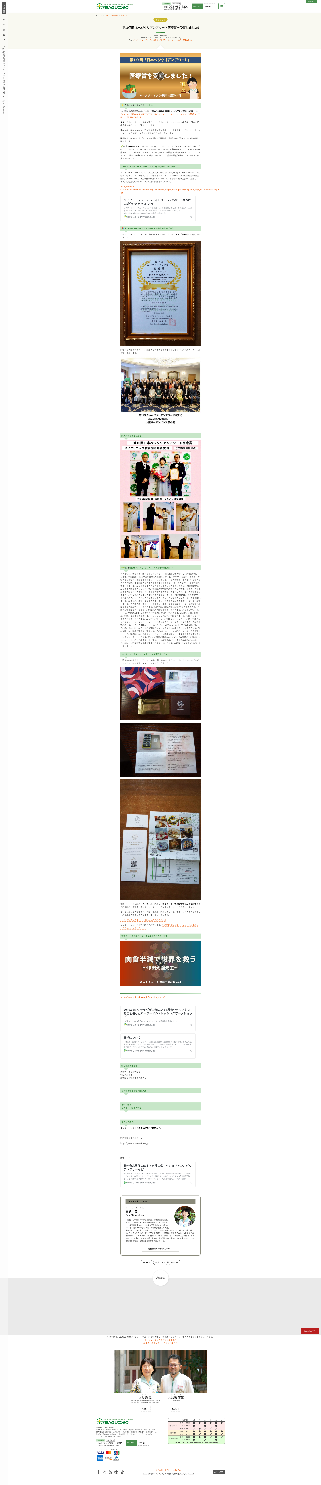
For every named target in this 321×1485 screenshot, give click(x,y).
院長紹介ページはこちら (159, 1248)
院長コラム (160, 19)
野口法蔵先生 (187, 40)
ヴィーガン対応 (150, 40)
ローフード (172, 40)
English (312, 1)
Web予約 (196, 6)
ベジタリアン (162, 40)
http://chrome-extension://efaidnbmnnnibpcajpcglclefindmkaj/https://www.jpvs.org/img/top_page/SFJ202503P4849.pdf (169, 188)
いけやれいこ (138, 40)
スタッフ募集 (4, 8)
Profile (144, 1409)
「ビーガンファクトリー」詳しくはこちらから (142, 919)
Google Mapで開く (310, 1331)
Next (173, 1262)
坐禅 (179, 40)
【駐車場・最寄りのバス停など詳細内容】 (160, 1342)
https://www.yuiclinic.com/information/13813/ (143, 997)
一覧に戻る (160, 1262)
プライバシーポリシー (163, 1470)
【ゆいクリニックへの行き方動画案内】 (160, 1339)
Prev (148, 1262)
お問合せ (208, 6)
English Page (177, 1470)
